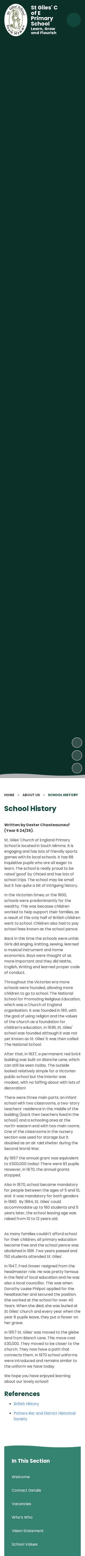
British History (26, 1403)
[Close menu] (74, 20)
